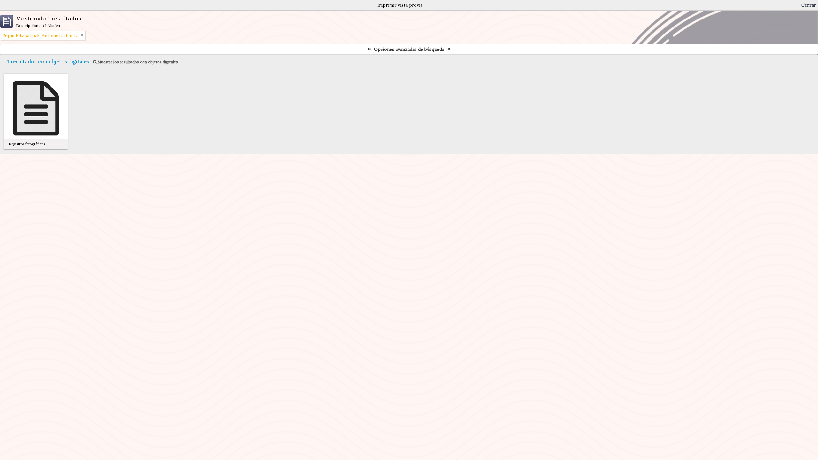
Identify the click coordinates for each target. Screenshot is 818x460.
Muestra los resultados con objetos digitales (137, 61)
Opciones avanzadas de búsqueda (409, 49)
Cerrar (808, 5)
